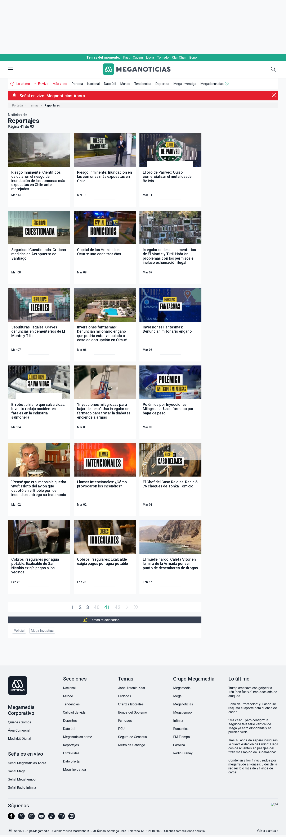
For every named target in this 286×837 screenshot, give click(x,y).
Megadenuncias (212, 84)
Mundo (125, 84)
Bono (193, 57)
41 (107, 607)
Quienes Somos (19, 722)
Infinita (178, 721)
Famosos (125, 721)
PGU (121, 729)
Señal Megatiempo (22, 779)
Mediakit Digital (19, 739)
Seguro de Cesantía (132, 737)
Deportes (162, 84)
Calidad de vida (74, 712)
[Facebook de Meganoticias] (11, 817)
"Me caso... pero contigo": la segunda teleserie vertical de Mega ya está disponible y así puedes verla (250, 726)
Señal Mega (16, 771)
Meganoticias (183, 704)
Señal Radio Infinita (22, 788)
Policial (19, 631)
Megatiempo (182, 712)
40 (97, 607)
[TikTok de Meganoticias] (51, 817)
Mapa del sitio (196, 831)
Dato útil (110, 84)
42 (118, 607)
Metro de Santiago (131, 745)
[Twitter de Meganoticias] (21, 817)
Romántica (180, 729)
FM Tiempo (181, 737)
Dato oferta (71, 761)
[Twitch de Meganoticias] (71, 817)
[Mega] (11, 829)
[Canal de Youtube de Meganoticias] (41, 817)
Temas (33, 105)
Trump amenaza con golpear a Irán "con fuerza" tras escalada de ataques (252, 692)
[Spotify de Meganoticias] (61, 817)
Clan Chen (179, 57)
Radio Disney (183, 753)
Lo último (23, 84)
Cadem (138, 57)
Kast (126, 57)
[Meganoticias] (140, 70)
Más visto (60, 84)
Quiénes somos (174, 831)
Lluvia (150, 57)
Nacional (93, 84)
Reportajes (71, 745)
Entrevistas (71, 753)
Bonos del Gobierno (132, 712)
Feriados (124, 696)
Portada (77, 84)
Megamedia (182, 688)
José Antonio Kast (131, 688)
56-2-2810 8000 (151, 831)
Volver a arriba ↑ (267, 830)
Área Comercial (19, 730)
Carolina (179, 745)
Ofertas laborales (131, 704)
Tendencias (142, 84)
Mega (177, 696)
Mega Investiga (184, 84)
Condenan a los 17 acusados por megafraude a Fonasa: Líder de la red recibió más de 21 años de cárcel (252, 766)
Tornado (163, 57)
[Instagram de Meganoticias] (31, 817)
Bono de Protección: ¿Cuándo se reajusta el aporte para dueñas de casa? (252, 708)
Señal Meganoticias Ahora (27, 763)
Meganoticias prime (77, 737)
